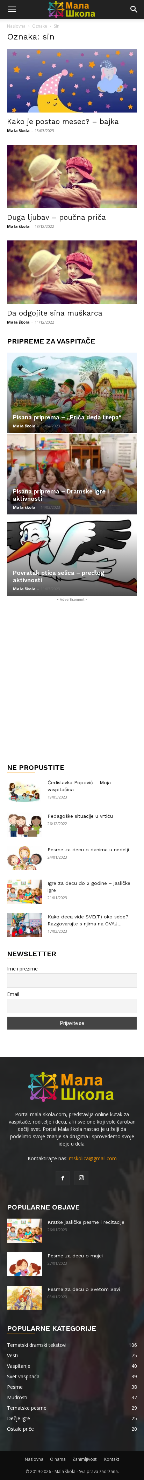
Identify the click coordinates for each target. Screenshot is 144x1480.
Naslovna (16, 26)
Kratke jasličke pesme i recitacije (86, 1222)
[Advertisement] (72, 675)
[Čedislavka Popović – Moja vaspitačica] (24, 791)
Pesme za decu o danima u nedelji (88, 849)
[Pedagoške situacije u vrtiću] (24, 825)
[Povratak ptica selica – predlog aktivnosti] (72, 555)
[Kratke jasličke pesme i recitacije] (24, 1231)
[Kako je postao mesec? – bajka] (72, 81)
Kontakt (111, 1459)
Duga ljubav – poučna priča (56, 217)
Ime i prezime (22, 968)
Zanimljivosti (85, 1459)
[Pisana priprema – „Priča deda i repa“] (72, 393)
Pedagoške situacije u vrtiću (80, 816)
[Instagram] (81, 1178)
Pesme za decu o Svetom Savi (84, 1289)
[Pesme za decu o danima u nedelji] (24, 858)
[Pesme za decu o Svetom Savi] (24, 1298)
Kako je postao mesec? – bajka (63, 121)
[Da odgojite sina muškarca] (72, 272)
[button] (12, 9)
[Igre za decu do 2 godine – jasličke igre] (24, 892)
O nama (58, 1459)
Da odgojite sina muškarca (54, 313)
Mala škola (18, 130)
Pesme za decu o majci (75, 1255)
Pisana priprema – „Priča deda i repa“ (67, 417)
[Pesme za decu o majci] (24, 1264)
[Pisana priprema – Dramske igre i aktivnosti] (72, 474)
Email (13, 994)
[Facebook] (63, 1178)
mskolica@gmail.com (93, 1158)
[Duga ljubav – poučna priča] (72, 176)
